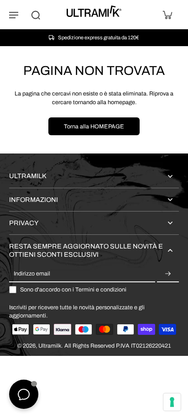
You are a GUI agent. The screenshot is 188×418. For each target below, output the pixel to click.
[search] (36, 14)
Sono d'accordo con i (73, 289)
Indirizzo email (32, 273)
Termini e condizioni (100, 289)
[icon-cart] (167, 14)
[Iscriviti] (168, 274)
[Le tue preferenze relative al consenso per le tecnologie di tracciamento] (172, 402)
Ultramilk (49, 346)
